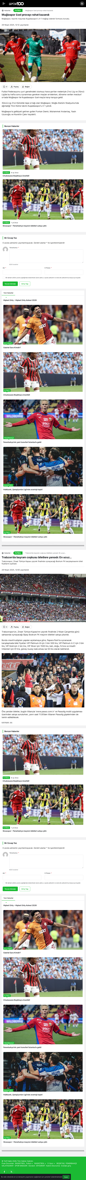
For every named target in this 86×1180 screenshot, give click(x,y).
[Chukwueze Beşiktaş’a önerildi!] (43, 375)
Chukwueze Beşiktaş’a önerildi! (16, 176)
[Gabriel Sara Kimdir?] (43, 328)
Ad (4, 268)
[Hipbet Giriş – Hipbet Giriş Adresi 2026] (43, 300)
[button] (82, 3)
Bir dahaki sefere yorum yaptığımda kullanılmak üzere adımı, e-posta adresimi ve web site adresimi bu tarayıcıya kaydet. (43, 277)
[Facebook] (4, 1171)
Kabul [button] (66, 1177)
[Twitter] (11, 1171)
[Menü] (4, 3)
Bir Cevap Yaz (10, 238)
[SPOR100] (16, 3)
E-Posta (48, 268)
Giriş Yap (24, 284)
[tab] (17, 293)
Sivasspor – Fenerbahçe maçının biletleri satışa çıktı (24, 226)
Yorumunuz (14, 247)
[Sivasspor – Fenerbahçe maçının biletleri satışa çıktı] (43, 517)
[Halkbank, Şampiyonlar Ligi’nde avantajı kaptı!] (43, 469)
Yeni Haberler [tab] (8, 293)
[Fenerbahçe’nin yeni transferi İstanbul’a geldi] (43, 422)
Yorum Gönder (10, 284)
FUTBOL (6, 173)
